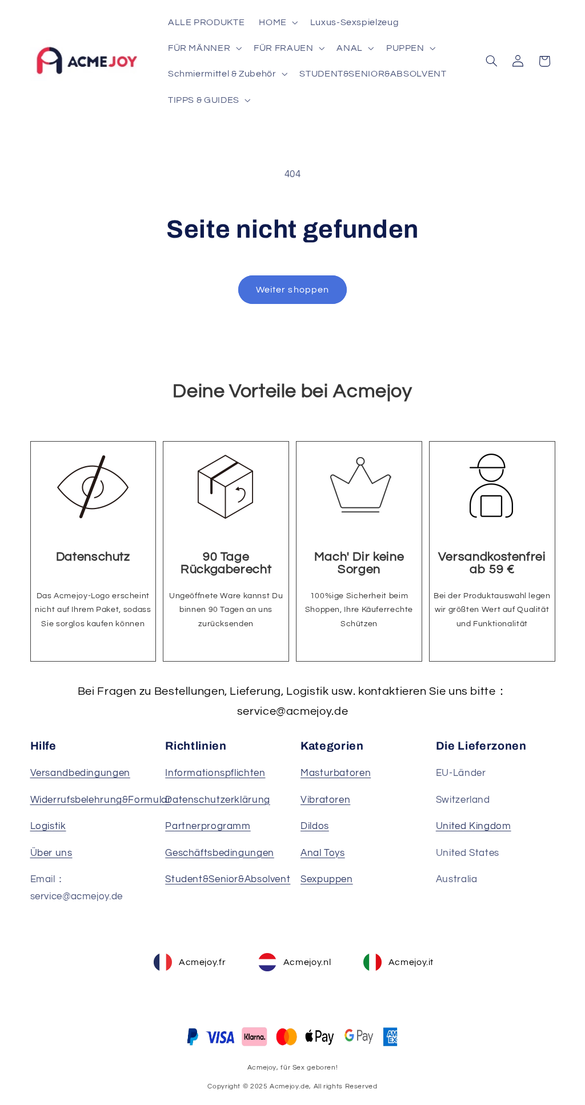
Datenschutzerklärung (217, 800)
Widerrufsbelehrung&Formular (100, 800)
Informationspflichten (215, 773)
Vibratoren (325, 800)
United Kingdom (473, 826)
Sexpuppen (326, 879)
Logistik (48, 826)
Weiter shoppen (292, 289)
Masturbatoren (335, 773)
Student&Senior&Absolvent (227, 879)
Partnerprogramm (207, 826)
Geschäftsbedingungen (219, 853)
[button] (277, 22)
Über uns (51, 853)
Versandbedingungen (80, 773)
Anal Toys (322, 853)
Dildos (314, 826)
